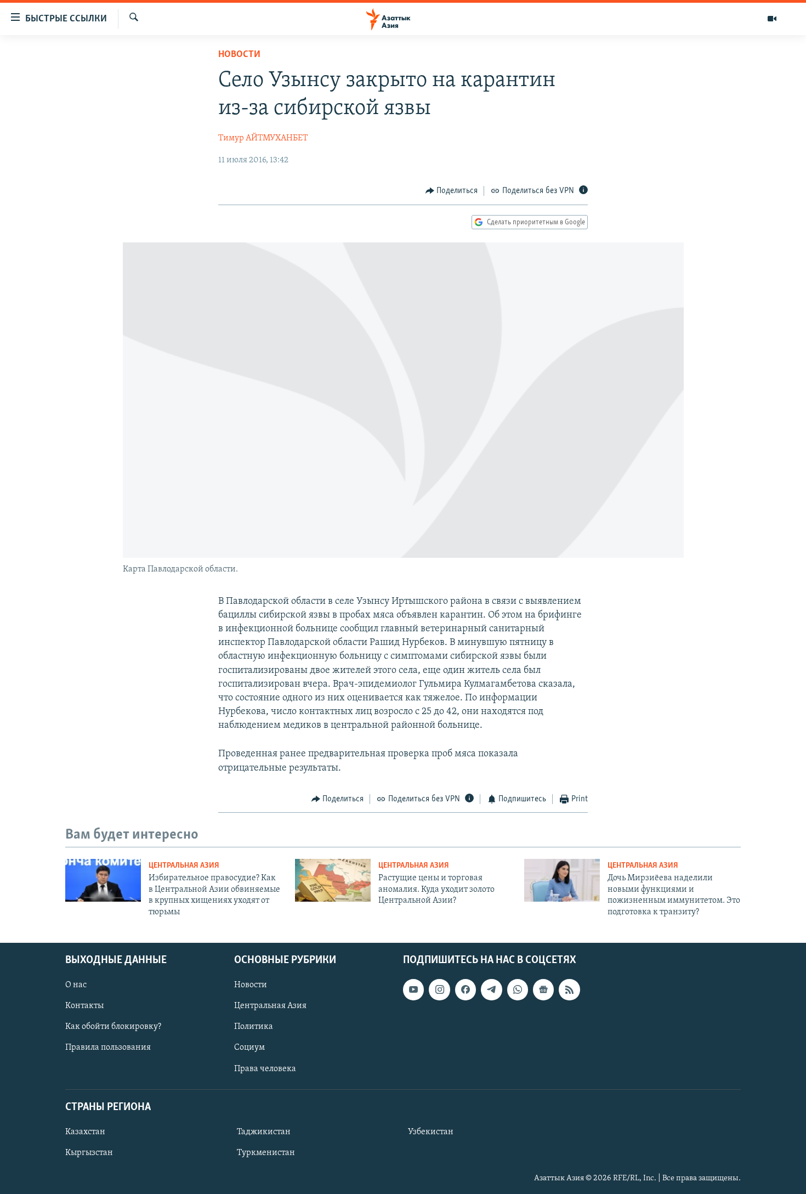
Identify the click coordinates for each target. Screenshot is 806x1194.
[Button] (451, 191)
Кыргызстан (89, 1152)
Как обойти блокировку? (113, 1026)
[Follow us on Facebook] (465, 989)
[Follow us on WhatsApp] (517, 989)
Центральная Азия (184, 866)
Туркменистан (266, 1152)
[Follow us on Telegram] (491, 989)
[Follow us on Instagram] (439, 989)
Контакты (84, 1005)
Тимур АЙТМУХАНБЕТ (263, 138)
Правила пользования (108, 1047)
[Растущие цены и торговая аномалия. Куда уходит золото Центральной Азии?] (333, 880)
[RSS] (569, 989)
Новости (239, 55)
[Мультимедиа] (772, 18)
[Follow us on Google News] (543, 989)
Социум (249, 1047)
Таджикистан (264, 1132)
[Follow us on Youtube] (413, 989)
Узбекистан (430, 1132)
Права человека (265, 1069)
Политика (253, 1026)
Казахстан (85, 1132)
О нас (76, 985)
